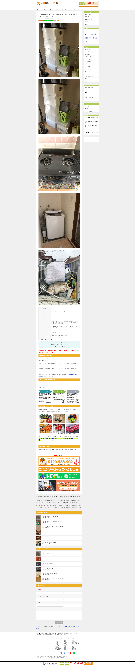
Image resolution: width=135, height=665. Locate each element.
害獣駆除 (86, 71)
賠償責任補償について (58, 648)
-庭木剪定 (65, 648)
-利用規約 (73, 641)
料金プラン (70, 9)
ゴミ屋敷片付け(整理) (88, 19)
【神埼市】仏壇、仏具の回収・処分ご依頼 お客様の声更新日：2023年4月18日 (50, 532)
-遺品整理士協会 (74, 649)
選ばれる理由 (45, 9)
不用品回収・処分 (45, 20)
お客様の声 (52, 9)
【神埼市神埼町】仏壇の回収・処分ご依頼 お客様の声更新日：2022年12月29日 (50, 537)
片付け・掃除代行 (88, 14)
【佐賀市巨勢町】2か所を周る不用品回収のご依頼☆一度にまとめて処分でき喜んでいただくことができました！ (48, 496)
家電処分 (51, 20)
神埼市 (58, 20)
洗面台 (90, 37)
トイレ (93, 37)
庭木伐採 (86, 78)
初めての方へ (39, 9)
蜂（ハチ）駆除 (87, 54)
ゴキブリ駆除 (87, 66)
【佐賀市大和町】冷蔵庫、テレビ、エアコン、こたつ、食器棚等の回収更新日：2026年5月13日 (52, 579)
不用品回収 (87, 16)
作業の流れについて (88, 90)
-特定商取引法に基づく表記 (75, 643)
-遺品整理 (65, 641)
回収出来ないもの (89, 99)
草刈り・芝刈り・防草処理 (89, 51)
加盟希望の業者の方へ (88, 139)
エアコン (91, 34)
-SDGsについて (74, 647)
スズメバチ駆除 (89, 59)
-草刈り (65, 649)
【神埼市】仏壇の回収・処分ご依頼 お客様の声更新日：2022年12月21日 (49, 543)
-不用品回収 (65, 640)
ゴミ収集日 (87, 106)
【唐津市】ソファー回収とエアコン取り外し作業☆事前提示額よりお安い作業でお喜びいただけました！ (71, 496)
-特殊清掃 (65, 645)
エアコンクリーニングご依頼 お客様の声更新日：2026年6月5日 (48, 569)
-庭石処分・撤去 (66, 643)
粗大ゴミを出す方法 (88, 108)
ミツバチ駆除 (88, 61)
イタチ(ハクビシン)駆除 (89, 76)
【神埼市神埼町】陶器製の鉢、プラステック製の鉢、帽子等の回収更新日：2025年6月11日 (52, 522)
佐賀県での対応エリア (89, 87)
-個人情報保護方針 (74, 642)
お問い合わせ (76, 9)
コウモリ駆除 (87, 73)
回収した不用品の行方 (89, 97)
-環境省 (73, 646)
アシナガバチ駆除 (89, 56)
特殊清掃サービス (88, 24)
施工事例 (57, 9)
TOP (54, 633)
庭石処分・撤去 (87, 49)
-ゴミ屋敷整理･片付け (66, 642)
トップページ (57, 640)
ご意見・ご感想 (63, 9)
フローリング (87, 34)
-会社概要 (73, 640)
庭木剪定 (86, 81)
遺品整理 (86, 21)
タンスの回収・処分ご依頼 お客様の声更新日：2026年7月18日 (48, 558)
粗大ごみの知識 (89, 111)
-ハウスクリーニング (66, 644)
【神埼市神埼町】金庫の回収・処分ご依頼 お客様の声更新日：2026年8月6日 (50, 517)
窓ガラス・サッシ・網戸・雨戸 (91, 38)
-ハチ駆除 (65, 646)
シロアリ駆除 (87, 64)
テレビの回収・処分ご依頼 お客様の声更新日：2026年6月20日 (48, 564)
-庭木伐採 (65, 647)
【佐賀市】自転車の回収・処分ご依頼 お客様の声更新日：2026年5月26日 (49, 574)
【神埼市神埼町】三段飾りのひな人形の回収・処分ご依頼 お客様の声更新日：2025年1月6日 (52, 527)
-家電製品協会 (74, 648)
